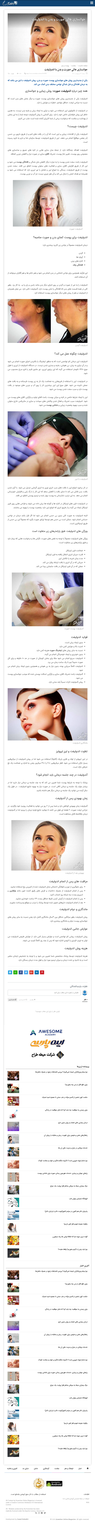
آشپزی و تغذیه (12, 1468)
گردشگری (46, 1468)
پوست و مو (65, 65)
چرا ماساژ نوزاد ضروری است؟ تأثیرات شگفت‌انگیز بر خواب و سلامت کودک (62, 1160)
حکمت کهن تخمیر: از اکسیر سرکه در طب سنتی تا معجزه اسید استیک (64, 1097)
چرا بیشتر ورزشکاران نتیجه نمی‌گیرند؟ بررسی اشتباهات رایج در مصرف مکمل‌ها (61, 1072)
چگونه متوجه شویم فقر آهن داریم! (75, 1224)
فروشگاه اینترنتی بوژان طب (78, 1198)
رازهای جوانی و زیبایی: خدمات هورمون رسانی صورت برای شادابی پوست (62, 1173)
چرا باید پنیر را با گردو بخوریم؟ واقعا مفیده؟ (72, 1249)
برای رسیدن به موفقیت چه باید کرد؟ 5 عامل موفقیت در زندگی (66, 1110)
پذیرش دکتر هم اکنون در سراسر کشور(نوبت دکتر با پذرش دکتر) (66, 1211)
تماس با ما (66, 1498)
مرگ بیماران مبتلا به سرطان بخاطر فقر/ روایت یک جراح (68, 1186)
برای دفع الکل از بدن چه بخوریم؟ (76, 1084)
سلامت (73, 65)
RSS (87, 1502)
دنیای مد (25, 1468)
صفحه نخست (82, 65)
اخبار (80, 1468)
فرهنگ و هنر (68, 1468)
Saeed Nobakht (22, 1519)
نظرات (12, 74)
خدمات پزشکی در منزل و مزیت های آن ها (72, 1148)
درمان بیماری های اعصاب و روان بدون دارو (72, 1122)
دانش (36, 1468)
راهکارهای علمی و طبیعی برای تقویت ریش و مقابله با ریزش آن (65, 1135)
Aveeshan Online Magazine (66, 1519)
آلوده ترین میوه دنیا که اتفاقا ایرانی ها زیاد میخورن (69, 1236)
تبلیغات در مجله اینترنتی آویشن (79, 1498)
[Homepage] (87, 1469)
